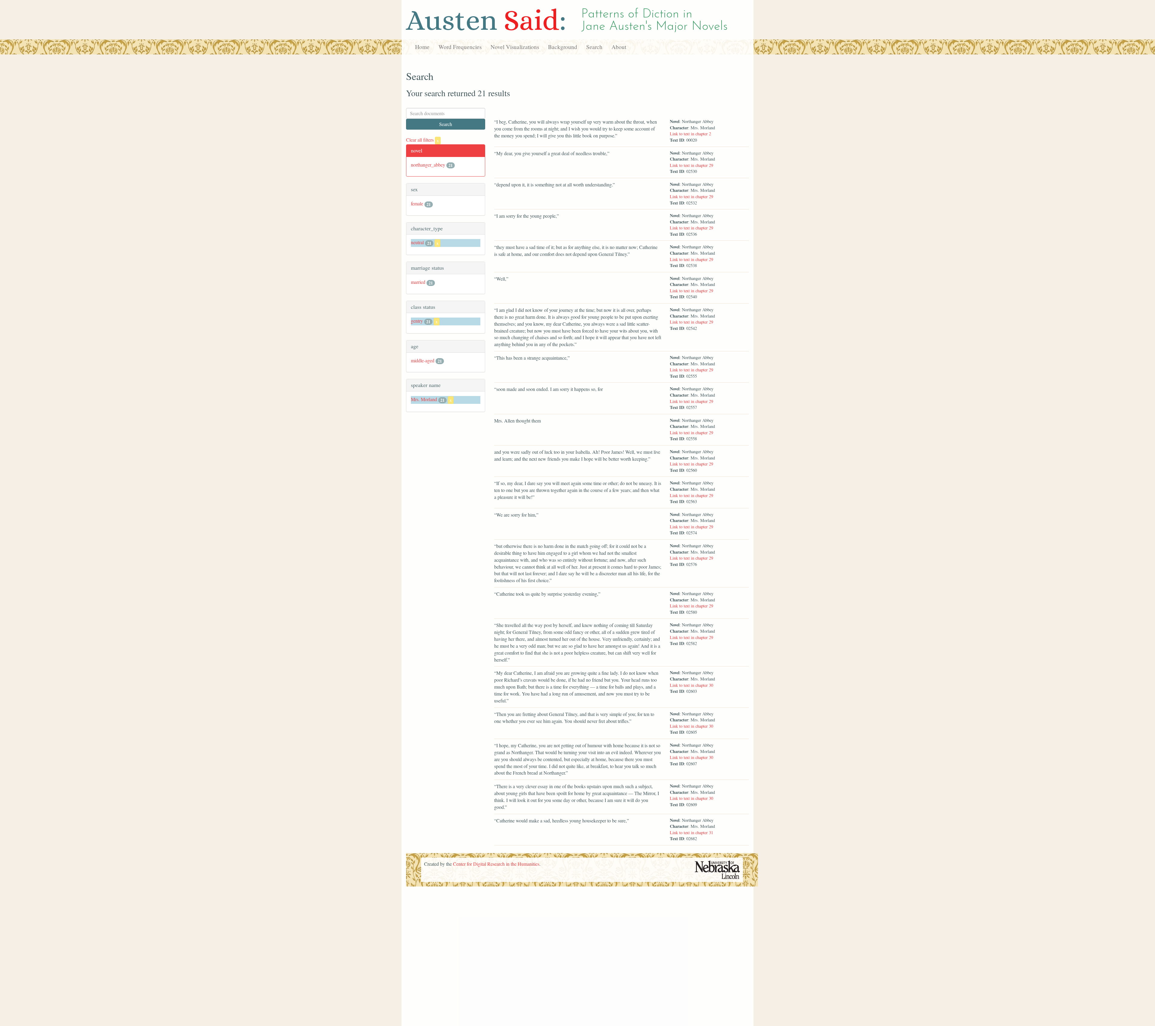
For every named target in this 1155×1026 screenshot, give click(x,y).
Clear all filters (422, 140)
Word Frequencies (460, 47)
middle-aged (422, 360)
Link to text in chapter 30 (691, 685)
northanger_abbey (428, 164)
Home (422, 47)
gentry (417, 321)
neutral (417, 242)
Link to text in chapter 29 (691, 165)
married (418, 282)
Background (562, 47)
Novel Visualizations (515, 47)
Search (594, 47)
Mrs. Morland (424, 399)
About (618, 47)
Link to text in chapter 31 (691, 832)
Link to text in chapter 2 (690, 134)
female (417, 203)
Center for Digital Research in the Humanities (496, 864)
